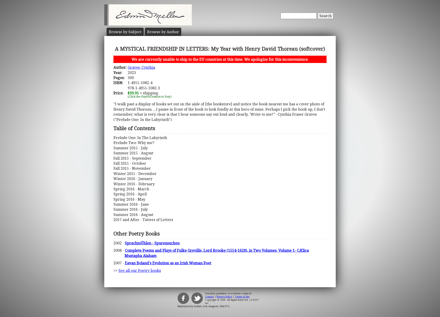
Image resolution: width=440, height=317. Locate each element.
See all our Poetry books (139, 270)
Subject (125, 32)
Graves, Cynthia (141, 67)
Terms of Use (242, 296)
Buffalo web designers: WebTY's (211, 306)
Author (163, 32)
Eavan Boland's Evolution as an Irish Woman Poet (168, 262)
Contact (209, 296)
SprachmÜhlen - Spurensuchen (152, 243)
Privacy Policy (224, 296)
